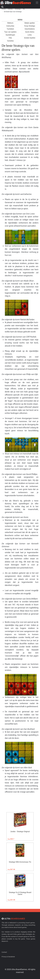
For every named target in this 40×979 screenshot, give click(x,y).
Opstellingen (10, 35)
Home (4, 9)
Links (30, 35)
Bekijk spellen (30, 23)
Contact (4, 952)
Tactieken (10, 29)
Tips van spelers (10, 32)
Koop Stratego (29, 26)
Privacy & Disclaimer (8, 956)
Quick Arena (29, 32)
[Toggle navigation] (37, 3)
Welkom (10, 23)
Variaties (10, 41)
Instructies (10, 26)
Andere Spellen (29, 38)
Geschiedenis (30, 29)
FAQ (10, 38)
